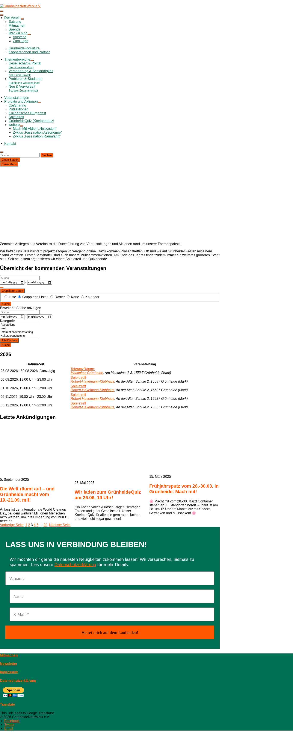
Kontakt (10, 143)
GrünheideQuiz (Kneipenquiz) (31, 121)
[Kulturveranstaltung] (19, 336)
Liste (12, 297)
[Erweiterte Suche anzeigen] (1, 287)
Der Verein (12, 18)
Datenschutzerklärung (75, 564)
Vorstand (19, 37)
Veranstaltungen (16, 97)
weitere (14, 125)
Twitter (9, 724)
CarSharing (17, 105)
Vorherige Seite (12, 525)
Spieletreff (16, 117)
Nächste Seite (60, 525)
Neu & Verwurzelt (23, 88)
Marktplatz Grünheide (87, 373)
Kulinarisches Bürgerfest (27, 113)
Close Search (10, 159)
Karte (75, 297)
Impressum (9, 672)
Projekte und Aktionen (21, 101)
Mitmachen (17, 25)
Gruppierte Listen (12, 290)
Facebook (12, 721)
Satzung (15, 21)
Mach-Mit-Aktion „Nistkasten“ (35, 128)
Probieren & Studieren (25, 80)
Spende (15, 29)
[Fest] (19, 328)
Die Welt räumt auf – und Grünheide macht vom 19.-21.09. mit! (27, 494)
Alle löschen (9, 340)
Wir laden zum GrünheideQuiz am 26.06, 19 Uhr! (108, 494)
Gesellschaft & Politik (25, 65)
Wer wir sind (18, 33)
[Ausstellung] (19, 325)
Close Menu (9, 164)
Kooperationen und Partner (29, 52)
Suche (6, 303)
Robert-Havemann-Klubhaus (92, 381)
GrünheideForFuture (24, 48)
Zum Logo (20, 41)
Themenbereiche (17, 59)
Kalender (92, 297)
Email (8, 728)
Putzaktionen (19, 109)
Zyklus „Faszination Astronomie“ (37, 132)
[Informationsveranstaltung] (19, 332)
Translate (7, 704)
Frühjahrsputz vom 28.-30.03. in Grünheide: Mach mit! (184, 488)
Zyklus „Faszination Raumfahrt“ (36, 136)
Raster (60, 297)
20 (45, 525)
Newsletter (8, 663)
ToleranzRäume (83, 369)
